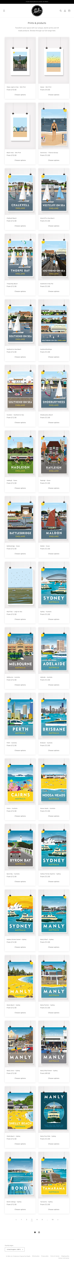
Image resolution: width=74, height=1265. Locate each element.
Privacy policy (44, 1256)
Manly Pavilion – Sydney (47, 1005)
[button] (4, 11)
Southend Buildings (46, 349)
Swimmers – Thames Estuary (49, 152)
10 (52, 1219)
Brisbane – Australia (46, 743)
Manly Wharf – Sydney (47, 939)
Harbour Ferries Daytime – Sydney (50, 874)
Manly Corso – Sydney (13, 1070)
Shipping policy (65, 1256)
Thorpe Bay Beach (12, 283)
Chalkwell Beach (12, 218)
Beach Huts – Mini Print (14, 152)
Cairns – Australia (12, 808)
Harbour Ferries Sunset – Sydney (16, 939)
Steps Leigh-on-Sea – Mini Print (16, 87)
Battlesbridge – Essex (13, 546)
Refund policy (35, 1256)
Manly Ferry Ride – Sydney (48, 1136)
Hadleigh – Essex (12, 480)
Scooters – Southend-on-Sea (15, 415)
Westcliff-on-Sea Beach (47, 218)
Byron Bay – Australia (13, 874)
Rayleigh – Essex (45, 480)
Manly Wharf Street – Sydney (49, 1070)
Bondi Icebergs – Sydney (14, 1202)
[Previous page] (16, 1220)
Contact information (63, 1258)
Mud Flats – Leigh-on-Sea (14, 611)
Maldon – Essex (45, 546)
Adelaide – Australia (46, 677)
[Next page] (58, 1220)
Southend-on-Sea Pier (46, 283)
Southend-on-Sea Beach (14, 349)
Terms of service (54, 1256)
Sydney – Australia (45, 611)
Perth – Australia (12, 743)
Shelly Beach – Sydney (13, 1136)
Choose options (20, 95)
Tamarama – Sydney (46, 1202)
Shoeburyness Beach (46, 415)
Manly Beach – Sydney (13, 1005)
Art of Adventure (15, 1256)
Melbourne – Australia (13, 677)
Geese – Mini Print (45, 87)
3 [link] (31, 1219)
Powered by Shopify (25, 1256)
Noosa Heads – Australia (47, 808)
